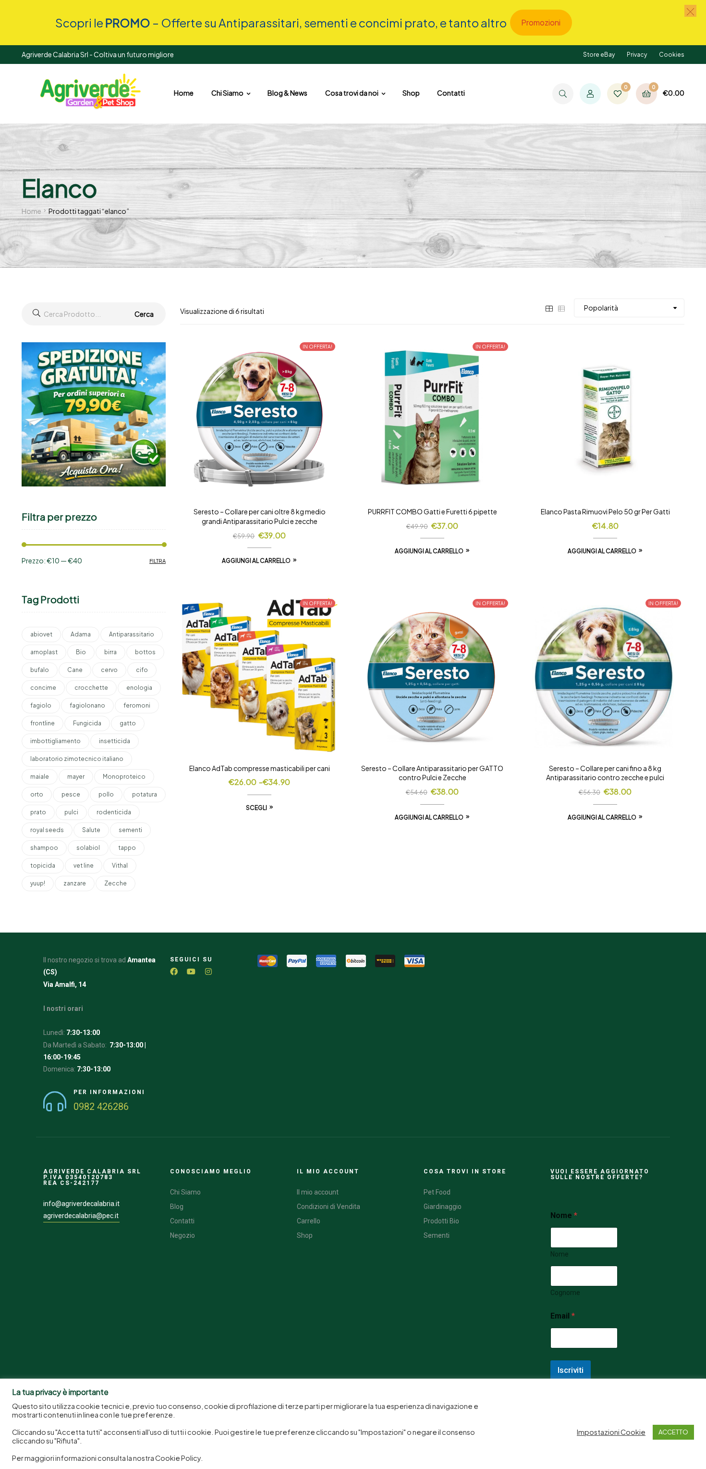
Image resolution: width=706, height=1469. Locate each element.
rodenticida (114, 812)
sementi (130, 830)
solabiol (88, 847)
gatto (128, 723)
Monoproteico (124, 776)
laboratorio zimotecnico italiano (76, 758)
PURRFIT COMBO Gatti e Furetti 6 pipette (432, 511)
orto (36, 794)
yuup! (37, 883)
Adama (81, 634)
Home (31, 211)
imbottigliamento (55, 741)
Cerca (144, 314)
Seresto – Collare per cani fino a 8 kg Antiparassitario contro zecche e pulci (605, 773)
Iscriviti (571, 1370)
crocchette (91, 687)
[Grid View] (549, 307)
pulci (71, 812)
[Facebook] (174, 971)
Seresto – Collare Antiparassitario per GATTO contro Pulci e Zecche (432, 773)
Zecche (115, 883)
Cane (75, 669)
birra (110, 652)
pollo (106, 794)
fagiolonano (87, 705)
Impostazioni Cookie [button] (611, 1432)
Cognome (565, 1292)
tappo (127, 847)
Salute (91, 830)
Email (562, 1315)
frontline (42, 723)
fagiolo (40, 705)
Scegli (256, 807)
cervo (109, 669)
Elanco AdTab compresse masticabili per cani (259, 768)
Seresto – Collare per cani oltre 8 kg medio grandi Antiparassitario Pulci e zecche (260, 516)
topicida (42, 865)
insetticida (114, 741)
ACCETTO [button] (673, 1432)
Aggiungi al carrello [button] (256, 560)
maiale (39, 776)
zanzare (74, 883)
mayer (76, 776)
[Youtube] (191, 971)
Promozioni (540, 22)
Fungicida (87, 723)
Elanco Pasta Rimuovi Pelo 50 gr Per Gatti (605, 511)
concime (43, 687)
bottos (145, 652)
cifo (142, 669)
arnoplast (44, 652)
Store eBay (599, 54)
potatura (144, 794)
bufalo (39, 669)
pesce (70, 794)
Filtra (157, 561)
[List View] (561, 307)
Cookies (671, 54)
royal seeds (47, 830)
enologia (139, 687)
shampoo (44, 847)
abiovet (41, 634)
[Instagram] (208, 971)
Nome (559, 1254)
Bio (81, 652)
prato (38, 812)
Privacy (637, 54)
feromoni (136, 705)
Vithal (120, 865)
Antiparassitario (131, 634)
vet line (83, 865)
